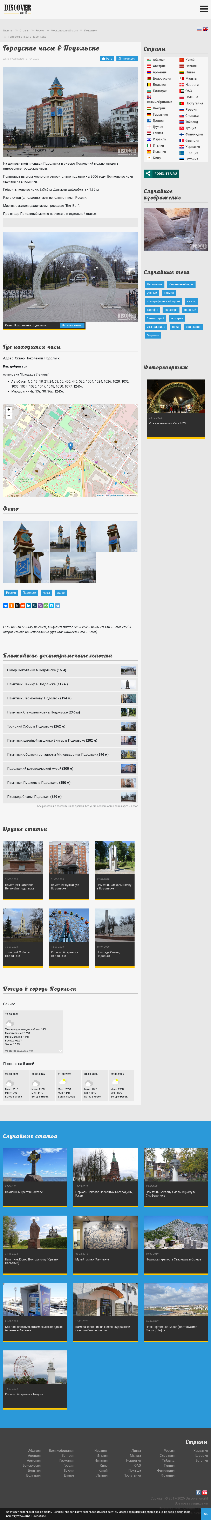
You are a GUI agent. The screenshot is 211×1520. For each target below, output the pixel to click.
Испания (159, 152)
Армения (159, 72)
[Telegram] (57, 605)
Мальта (191, 78)
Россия (40, 30)
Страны (24, 30)
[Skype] (51, 605)
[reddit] (22, 605)
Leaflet (100, 495)
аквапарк (171, 309)
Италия (158, 145)
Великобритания (159, 102)
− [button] (8, 415)
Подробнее (39, 1516)
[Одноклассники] (11, 605)
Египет (158, 133)
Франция (192, 140)
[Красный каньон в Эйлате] (176, 228)
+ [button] (8, 409)
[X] (17, 605)
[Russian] (199, 30)
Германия (160, 114)
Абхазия (159, 60)
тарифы (152, 309)
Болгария (160, 91)
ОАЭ (188, 91)
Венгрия (159, 108)
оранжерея (193, 326)
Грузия (158, 127)
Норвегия (192, 85)
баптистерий (155, 318)
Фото (108, 58)
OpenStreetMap (116, 495)
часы (46, 592)
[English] (205, 30)
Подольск (90, 30)
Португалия (194, 103)
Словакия (192, 116)
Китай (190, 60)
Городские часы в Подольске (27, 36)
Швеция (191, 153)
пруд (175, 326)
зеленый (190, 309)
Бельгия (159, 85)
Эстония (191, 159)
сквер (61, 592)
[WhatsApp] (45, 605)
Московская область (64, 30)
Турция (190, 128)
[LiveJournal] (34, 605)
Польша (191, 97)
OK (206, 1513)
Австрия (159, 66)
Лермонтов (154, 284)
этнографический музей (163, 301)
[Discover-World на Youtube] (204, 1492)
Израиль (159, 139)
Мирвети (153, 335)
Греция (158, 121)
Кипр (157, 158)
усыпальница (156, 326)
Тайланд (191, 122)
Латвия (191, 66)
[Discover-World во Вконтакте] (198, 1492)
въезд (191, 301)
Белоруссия (162, 78)
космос (169, 292)
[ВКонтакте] (5, 605)
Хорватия (192, 147)
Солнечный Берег (181, 284)
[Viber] (40, 605)
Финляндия (194, 134)
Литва (190, 72)
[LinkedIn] (28, 605)
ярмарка (177, 318)
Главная (8, 30)
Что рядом (128, 58)
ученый (152, 292)
